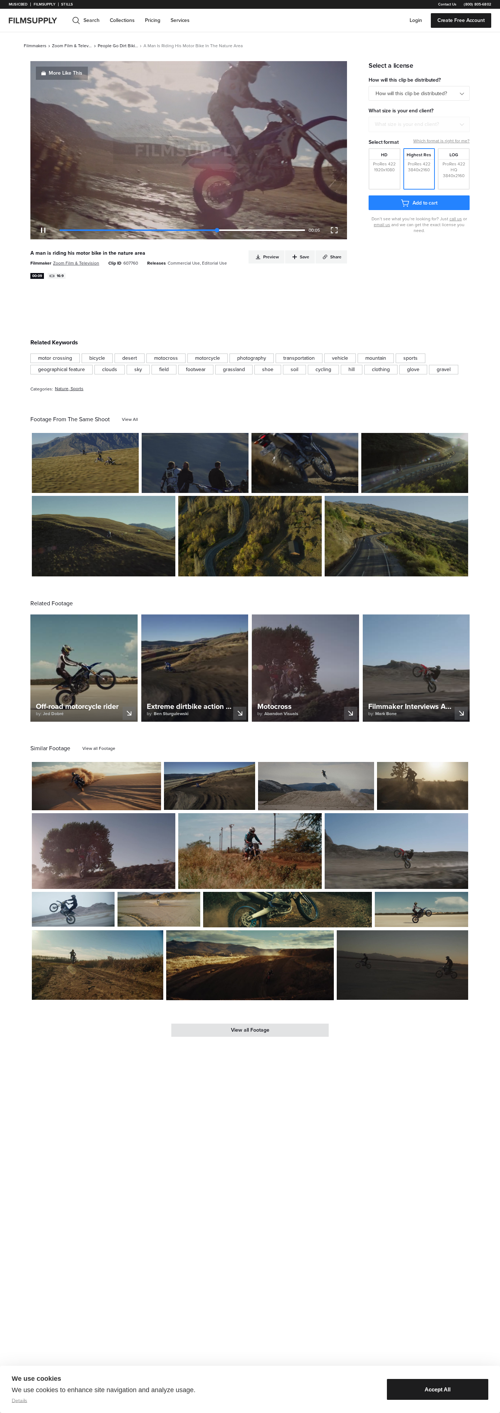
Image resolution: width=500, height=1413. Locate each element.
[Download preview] (115, 801)
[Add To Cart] (130, 484)
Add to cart (425, 203)
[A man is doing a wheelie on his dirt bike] (396, 851)
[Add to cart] (152, 801)
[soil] (294, 369)
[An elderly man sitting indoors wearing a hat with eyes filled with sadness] (287, 909)
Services (180, 20)
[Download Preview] (93, 484)
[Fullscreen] (334, 230)
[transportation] (299, 358)
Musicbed (18, 4)
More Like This (65, 73)
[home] (37, 20)
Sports (77, 388)
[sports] (410, 358)
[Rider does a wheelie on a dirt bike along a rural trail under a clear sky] (97, 965)
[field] (164, 369)
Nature (61, 388)
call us (455, 218)
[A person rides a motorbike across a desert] (158, 909)
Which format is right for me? (441, 140)
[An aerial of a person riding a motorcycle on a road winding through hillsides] (396, 536)
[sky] (138, 369)
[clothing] (381, 369)
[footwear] (196, 369)
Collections (122, 20)
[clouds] (109, 369)
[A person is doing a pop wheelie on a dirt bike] (73, 909)
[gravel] (443, 369)
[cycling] (323, 369)
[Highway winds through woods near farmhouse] (250, 536)
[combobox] (419, 124)
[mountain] (375, 358)
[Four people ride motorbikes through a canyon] (85, 463)
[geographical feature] (61, 369)
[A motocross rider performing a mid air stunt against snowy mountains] (316, 786)
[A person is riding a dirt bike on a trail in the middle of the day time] (304, 463)
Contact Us (447, 4)
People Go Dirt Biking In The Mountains (118, 45)
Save (111, 484)
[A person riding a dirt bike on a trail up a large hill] (103, 536)
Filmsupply (44, 4)
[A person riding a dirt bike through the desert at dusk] (422, 786)
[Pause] (43, 230)
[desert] (129, 358)
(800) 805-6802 (477, 4)
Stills (67, 4)
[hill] (351, 369)
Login (416, 20)
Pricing (152, 20)
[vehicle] (340, 358)
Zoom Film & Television (72, 45)
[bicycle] (97, 358)
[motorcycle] (207, 358)
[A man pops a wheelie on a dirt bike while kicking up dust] (103, 851)
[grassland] (234, 369)
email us (382, 224)
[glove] (413, 369)
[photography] (251, 358)
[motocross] (166, 358)
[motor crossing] (55, 358)
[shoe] (268, 369)
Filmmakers (35, 45)
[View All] (130, 419)
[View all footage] (99, 748)
